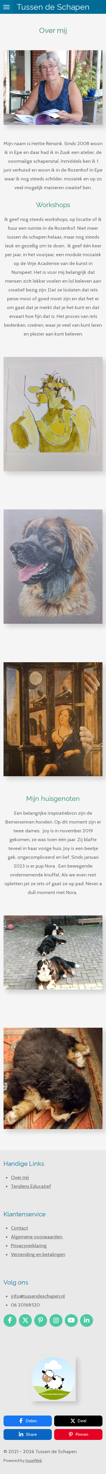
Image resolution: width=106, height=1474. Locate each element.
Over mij (20, 1177)
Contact (19, 1228)
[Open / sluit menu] (6, 7)
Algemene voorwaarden (37, 1237)
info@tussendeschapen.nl (38, 1296)
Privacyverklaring (29, 1245)
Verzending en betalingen (38, 1254)
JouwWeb (34, 1460)
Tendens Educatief (31, 1186)
